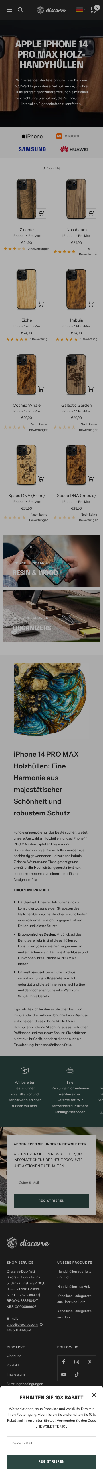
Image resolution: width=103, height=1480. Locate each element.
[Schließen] (94, 1395)
